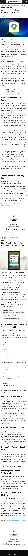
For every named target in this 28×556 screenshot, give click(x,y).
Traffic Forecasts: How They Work (14, 93)
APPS (5, 5)
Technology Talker (7, 16)
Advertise (14, 554)
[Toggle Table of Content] (19, 90)
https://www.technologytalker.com (14, 226)
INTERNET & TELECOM (7, 7)
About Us (9, 554)
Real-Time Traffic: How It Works (13, 91)
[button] (26, 2)
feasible (24, 71)
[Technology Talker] (2, 16)
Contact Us (19, 554)
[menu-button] (2, 2)
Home (2, 5)
